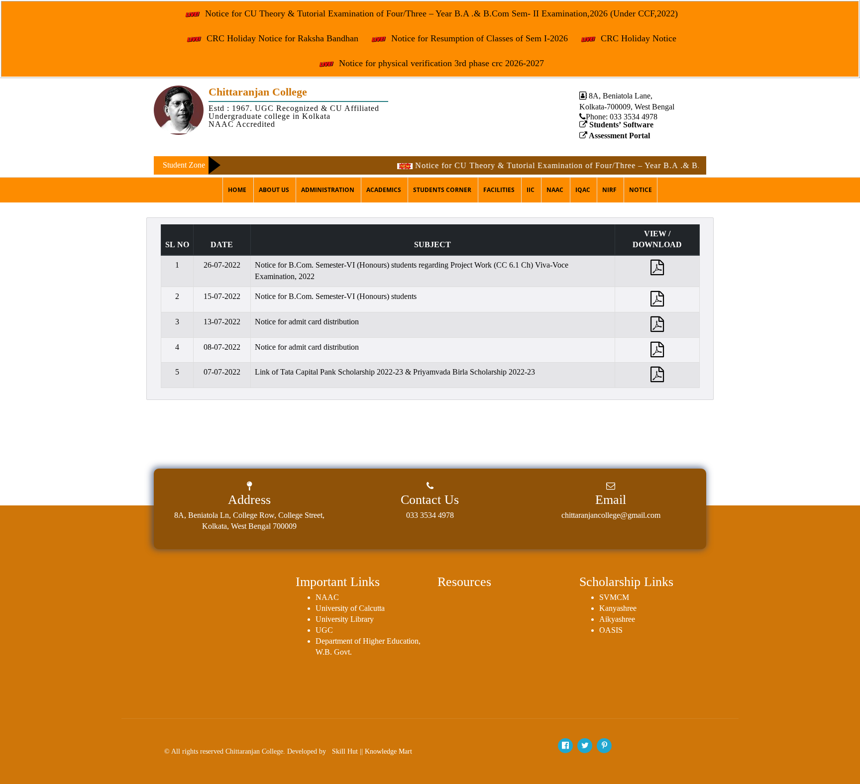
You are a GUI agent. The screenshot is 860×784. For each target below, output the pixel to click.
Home (237, 190)
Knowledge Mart (388, 751)
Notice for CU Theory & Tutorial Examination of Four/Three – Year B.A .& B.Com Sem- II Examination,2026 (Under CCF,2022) (440, 13)
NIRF (609, 190)
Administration (327, 190)
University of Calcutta (350, 608)
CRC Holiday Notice (637, 38)
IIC (531, 190)
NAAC (554, 190)
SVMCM (614, 597)
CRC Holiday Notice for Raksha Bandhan (281, 38)
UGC (324, 630)
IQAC (582, 190)
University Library (345, 619)
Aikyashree (617, 619)
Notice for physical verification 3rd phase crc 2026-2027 (440, 63)
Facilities (499, 190)
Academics (383, 190)
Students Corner (442, 190)
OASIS (611, 630)
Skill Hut (345, 751)
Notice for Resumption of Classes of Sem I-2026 (478, 38)
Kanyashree (618, 608)
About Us (274, 190)
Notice (640, 190)
